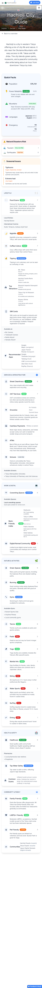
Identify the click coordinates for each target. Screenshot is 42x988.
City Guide (21, 28)
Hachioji (12, 28)
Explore (4, 28)
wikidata (21, 8)
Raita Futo (14, 8)
